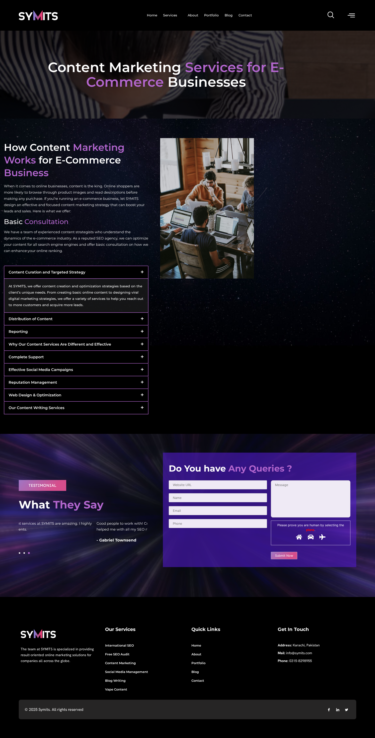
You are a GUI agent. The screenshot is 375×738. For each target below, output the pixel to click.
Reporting (18, 331)
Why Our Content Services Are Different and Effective (60, 344)
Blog (229, 15)
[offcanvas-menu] (351, 15)
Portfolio (211, 15)
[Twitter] (346, 709)
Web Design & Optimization (35, 395)
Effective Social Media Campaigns (41, 369)
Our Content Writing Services (36, 408)
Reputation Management (33, 382)
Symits (44, 709)
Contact (245, 15)
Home (152, 15)
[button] (76, 272)
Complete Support (26, 357)
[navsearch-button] (331, 15)
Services (170, 15)
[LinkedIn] (338, 709)
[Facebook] (329, 709)
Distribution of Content (31, 319)
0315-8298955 (300, 660)
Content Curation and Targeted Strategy (47, 272)
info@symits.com (299, 653)
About (193, 15)
